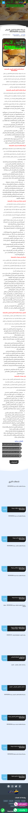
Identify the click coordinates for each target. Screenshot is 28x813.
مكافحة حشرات (19, 42)
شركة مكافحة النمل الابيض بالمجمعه (10, 455)
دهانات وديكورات (13, 803)
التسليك (11, 800)
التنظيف (5, 800)
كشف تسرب (22, 806)
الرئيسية (23, 800)
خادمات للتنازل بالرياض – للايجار (17, 686)
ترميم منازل (17, 800)
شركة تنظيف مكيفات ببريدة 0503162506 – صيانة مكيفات (18, 628)
